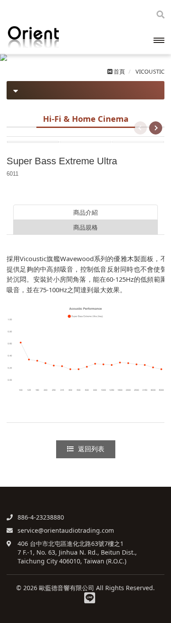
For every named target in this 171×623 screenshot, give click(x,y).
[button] (12, 57)
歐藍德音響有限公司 (50, 37)
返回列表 (91, 449)
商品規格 (85, 227)
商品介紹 (85, 212)
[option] (33, 142)
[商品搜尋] (160, 14)
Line (89, 597)
